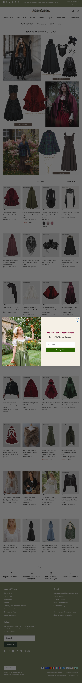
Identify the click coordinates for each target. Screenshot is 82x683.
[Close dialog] (77, 320)
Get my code (60, 350)
